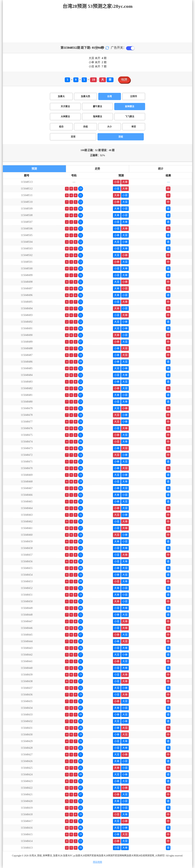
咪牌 (124, 79)
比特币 (133, 96)
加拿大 (61, 96)
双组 (120, 136)
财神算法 (129, 106)
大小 (109, 126)
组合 (61, 126)
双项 (73, 136)
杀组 (85, 126)
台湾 (109, 96)
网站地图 (97, 862)
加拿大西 (85, 96)
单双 (133, 126)
